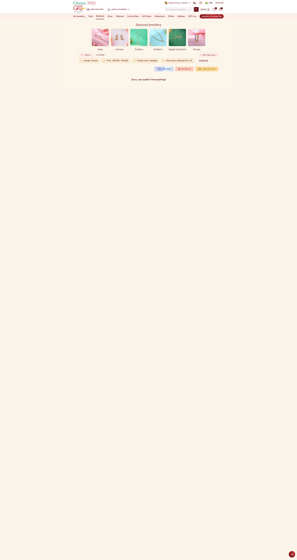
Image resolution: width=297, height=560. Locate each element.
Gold (90, 16)
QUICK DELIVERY (208, 69)
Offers (171, 16)
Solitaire (181, 16)
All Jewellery (79, 16)
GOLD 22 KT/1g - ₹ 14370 (177, 3)
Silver (110, 16)
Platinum (120, 16)
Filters (87, 55)
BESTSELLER (186, 69)
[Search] (196, 9)
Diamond (100, 16)
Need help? (219, 3)
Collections (159, 16)
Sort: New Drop (208, 55)
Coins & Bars (133, 16)
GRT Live (192, 16)
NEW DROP (166, 69)
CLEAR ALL (203, 60)
